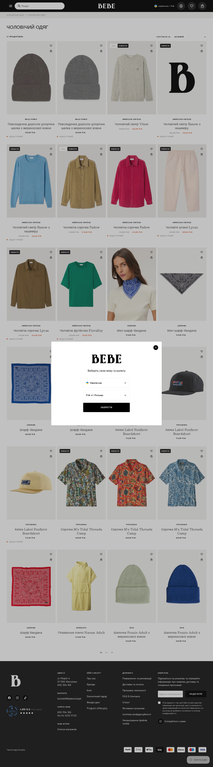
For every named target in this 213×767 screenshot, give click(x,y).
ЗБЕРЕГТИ (106, 407)
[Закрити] (155, 347)
